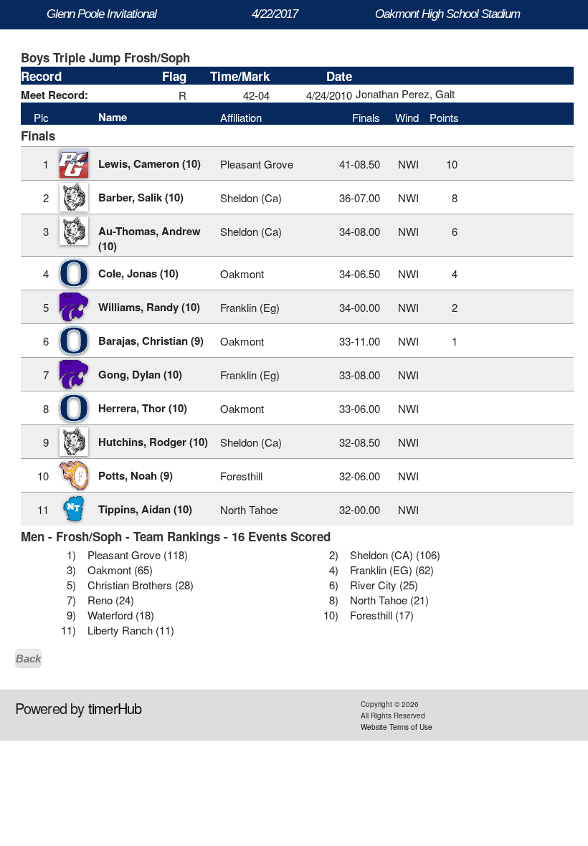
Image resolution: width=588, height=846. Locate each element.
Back (28, 658)
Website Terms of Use (396, 727)
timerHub (115, 708)
